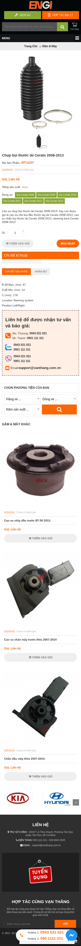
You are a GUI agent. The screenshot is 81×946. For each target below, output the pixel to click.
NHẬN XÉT (41, 271)
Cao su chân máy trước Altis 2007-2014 (30, 639)
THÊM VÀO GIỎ (19, 243)
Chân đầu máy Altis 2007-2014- (24, 758)
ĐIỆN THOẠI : (25, 840)
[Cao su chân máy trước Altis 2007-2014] (40, 625)
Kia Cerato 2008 (25, 194)
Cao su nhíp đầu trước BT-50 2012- (27, 520)
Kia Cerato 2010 (67, 194)
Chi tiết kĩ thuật (16, 255)
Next (76, 802)
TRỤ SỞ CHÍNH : (19, 832)
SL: (4, 232)
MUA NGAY (68, 243)
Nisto (25, 187)
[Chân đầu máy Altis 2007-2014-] (40, 744)
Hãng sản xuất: (11, 187)
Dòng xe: (7, 194)
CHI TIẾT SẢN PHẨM (16, 271)
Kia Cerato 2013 (54, 201)
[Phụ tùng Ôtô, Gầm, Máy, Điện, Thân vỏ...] (40, 7)
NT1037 (27, 163)
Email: (14, 368)
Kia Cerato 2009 (46, 194)
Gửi (65, 923)
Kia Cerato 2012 (33, 201)
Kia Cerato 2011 (12, 201)
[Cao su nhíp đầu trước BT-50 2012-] (40, 506)
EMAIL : (27, 845)
